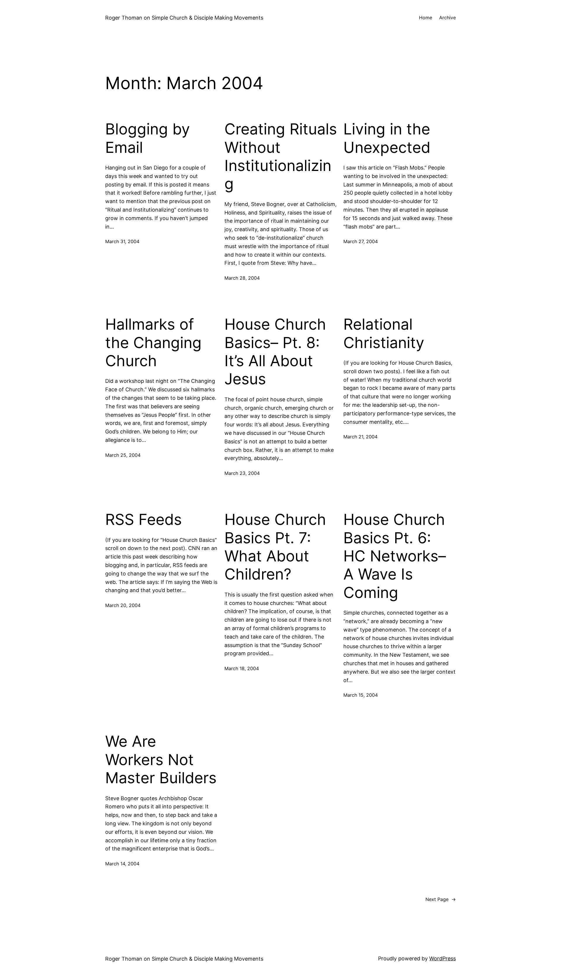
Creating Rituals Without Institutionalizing (280, 156)
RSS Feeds (143, 520)
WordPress (442, 958)
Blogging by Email (147, 138)
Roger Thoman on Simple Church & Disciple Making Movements (184, 18)
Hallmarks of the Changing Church (153, 342)
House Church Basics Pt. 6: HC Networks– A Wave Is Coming (394, 556)
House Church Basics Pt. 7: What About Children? (275, 547)
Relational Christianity (383, 333)
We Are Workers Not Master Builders (161, 759)
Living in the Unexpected (386, 138)
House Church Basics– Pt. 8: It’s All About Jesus (275, 351)
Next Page (440, 899)
